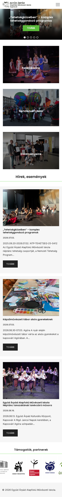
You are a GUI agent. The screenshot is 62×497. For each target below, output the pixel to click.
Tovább (10, 264)
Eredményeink (31, 154)
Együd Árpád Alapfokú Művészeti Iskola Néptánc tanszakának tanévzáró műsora (27, 404)
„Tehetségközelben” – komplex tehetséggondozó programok (21, 231)
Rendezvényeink (31, 111)
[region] (31, 24)
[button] (31, 24)
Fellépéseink (31, 68)
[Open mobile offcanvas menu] (58, 4)
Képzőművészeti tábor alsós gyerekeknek (28, 319)
